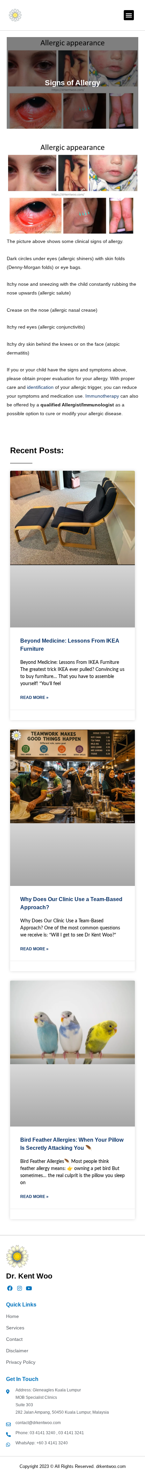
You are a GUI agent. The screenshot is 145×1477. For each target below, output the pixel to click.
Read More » (34, 697)
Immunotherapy (102, 396)
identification (40, 387)
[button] (129, 15)
